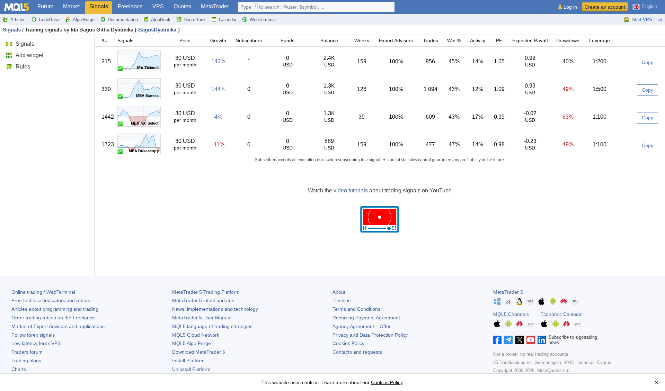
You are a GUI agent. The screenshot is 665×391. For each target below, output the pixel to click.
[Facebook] (497, 340)
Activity (477, 40)
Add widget (29, 55)
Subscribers (249, 40)
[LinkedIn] (542, 340)
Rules (23, 67)
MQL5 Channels (511, 314)
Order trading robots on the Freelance (53, 317)
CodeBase (49, 19)
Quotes (182, 6)
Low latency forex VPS (36, 343)
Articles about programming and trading (54, 309)
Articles (18, 19)
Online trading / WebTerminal (43, 292)
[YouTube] (530, 340)
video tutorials (351, 190)
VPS (158, 6)
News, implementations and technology (215, 309)
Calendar (228, 19)
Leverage (599, 40)
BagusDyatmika (157, 30)
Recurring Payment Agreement (366, 317)
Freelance (130, 6)
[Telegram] (508, 340)
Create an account (605, 7)
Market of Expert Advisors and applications (58, 326)
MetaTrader (215, 6)
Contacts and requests (357, 352)
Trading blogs (26, 360)
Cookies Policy (348, 343)
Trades (430, 40)
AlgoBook (160, 19)
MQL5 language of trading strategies (212, 326)
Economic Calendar (561, 314)
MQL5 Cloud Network (195, 335)
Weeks (361, 40)
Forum (45, 6)
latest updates (203, 300)
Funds (287, 40)
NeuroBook (195, 19)
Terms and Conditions (356, 309)
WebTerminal (263, 19)
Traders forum (27, 352)
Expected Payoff (530, 40)
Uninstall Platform (191, 369)
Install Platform (188, 360)
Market (71, 6)
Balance (329, 40)
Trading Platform (206, 292)
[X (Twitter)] (519, 340)
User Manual (201, 317)
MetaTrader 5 (508, 292)
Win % (454, 40)
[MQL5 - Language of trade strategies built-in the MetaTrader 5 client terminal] (16, 7)
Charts (18, 369)
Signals (98, 6)
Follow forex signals (33, 335)
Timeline (341, 300)
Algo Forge (84, 19)
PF (499, 40)
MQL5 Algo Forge (191, 343)
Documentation (123, 19)
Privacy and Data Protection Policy (370, 335)
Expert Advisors (396, 40)
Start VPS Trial (647, 19)
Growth (218, 40)
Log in (570, 7)
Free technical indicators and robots (50, 300)
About (338, 292)
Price (184, 40)
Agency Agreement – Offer (361, 326)
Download (198, 352)
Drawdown (567, 40)
